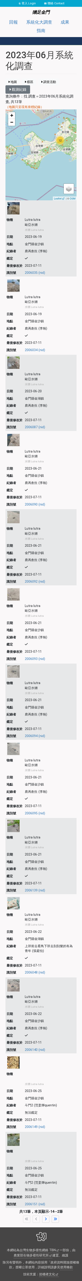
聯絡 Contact (56, 3)
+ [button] (11, 115)
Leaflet (58, 198)
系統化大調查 (39, 22)
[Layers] (69, 189)
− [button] (11, 122)
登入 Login (29, 3)
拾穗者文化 (47, 1274)
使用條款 (66, 1267)
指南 (41, 30)
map (40, 154)
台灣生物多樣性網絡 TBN (38, 1250)
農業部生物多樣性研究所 (31, 1255)
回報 (13, 22)
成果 (65, 22)
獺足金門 (41, 12)
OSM (72, 198)
